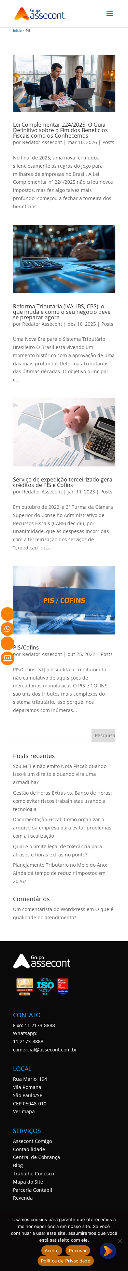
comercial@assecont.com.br (45, 1049)
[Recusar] (119, 1241)
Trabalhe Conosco (33, 1173)
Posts (108, 142)
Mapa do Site (28, 1181)
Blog (18, 1165)
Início (17, 30)
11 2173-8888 (28, 1041)
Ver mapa (24, 1111)
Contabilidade (29, 1149)
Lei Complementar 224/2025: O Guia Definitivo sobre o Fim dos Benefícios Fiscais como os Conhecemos (60, 130)
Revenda (23, 1198)
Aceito (52, 1250)
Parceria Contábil (32, 1190)
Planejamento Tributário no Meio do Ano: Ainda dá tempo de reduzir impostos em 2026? (60, 873)
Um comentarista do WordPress (49, 909)
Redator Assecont (42, 142)
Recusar (78, 1250)
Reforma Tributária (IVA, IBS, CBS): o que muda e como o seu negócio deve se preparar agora (62, 312)
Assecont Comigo (32, 1141)
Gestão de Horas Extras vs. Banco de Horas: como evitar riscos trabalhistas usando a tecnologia (62, 801)
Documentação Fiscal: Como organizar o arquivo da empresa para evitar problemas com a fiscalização (62, 827)
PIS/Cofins (26, 647)
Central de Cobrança (36, 1157)
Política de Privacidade (65, 1260)
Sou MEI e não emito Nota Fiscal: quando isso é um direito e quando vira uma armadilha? (59, 774)
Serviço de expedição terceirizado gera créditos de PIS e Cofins (62, 482)
